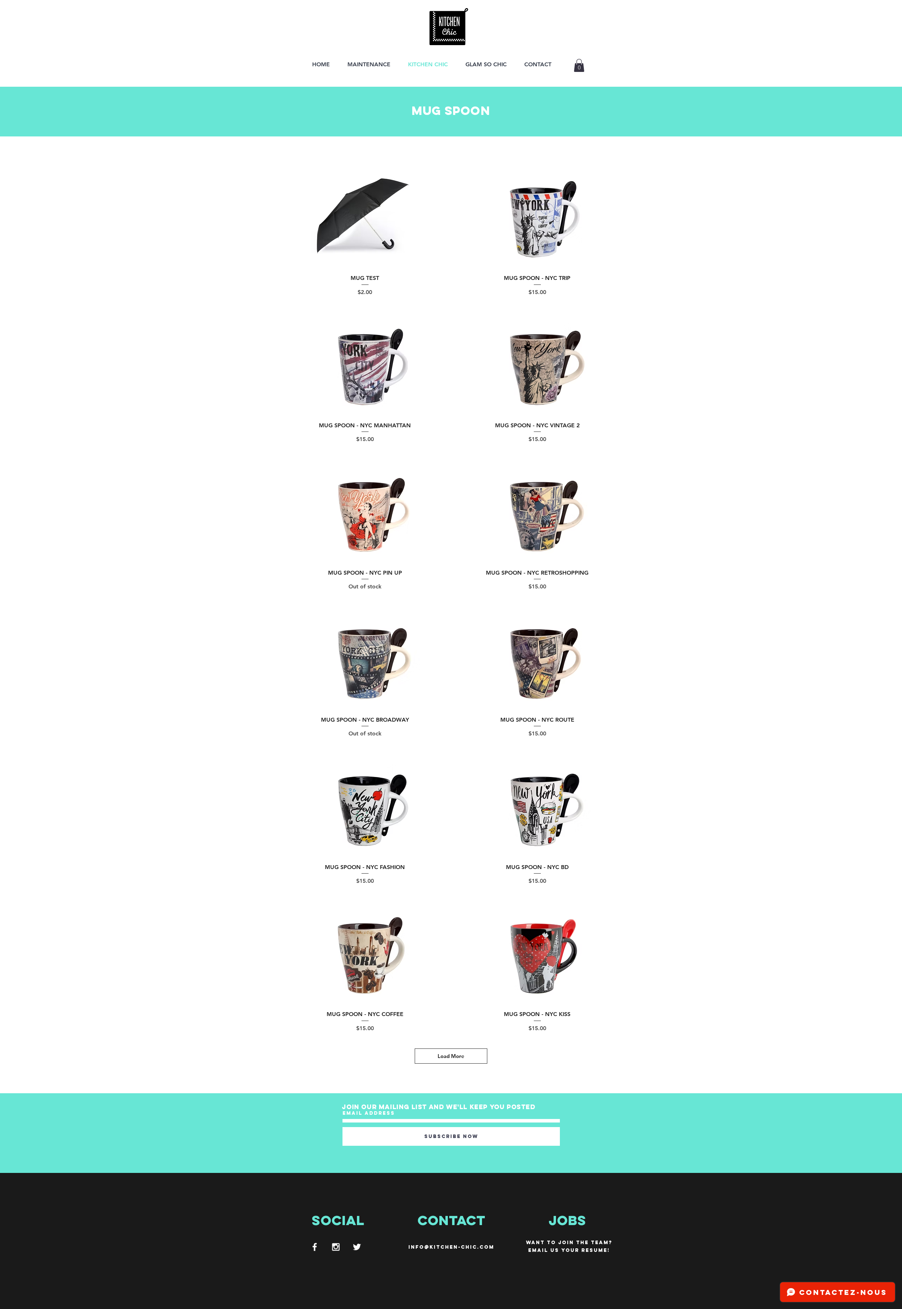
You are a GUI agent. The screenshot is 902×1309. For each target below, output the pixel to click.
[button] (579, 65)
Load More (451, 1056)
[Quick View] (365, 216)
